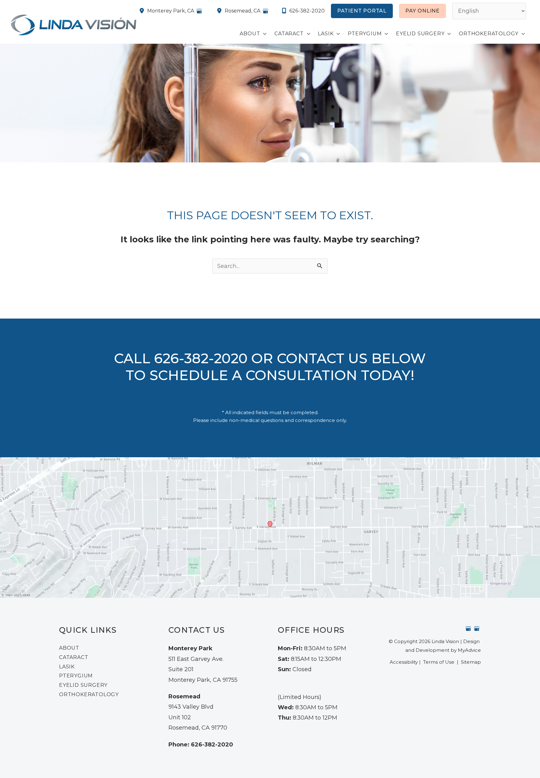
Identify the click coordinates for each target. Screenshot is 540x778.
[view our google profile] (468, 628)
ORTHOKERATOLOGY (89, 694)
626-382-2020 (307, 11)
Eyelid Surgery (83, 685)
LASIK (67, 667)
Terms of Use (439, 662)
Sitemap (470, 662)
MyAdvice (469, 650)
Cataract (73, 657)
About (69, 648)
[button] (362, 11)
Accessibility (404, 662)
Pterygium (76, 676)
